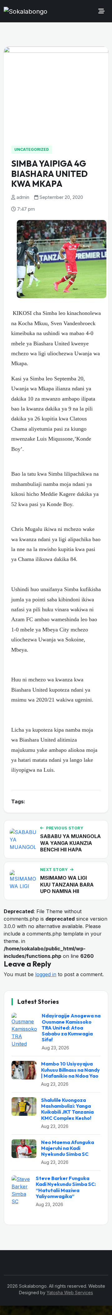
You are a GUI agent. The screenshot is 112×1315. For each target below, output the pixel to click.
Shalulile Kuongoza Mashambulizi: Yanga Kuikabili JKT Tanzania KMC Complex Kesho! (67, 1109)
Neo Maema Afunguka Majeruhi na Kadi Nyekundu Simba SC (67, 1148)
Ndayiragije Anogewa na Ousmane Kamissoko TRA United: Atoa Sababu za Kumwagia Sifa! (71, 1027)
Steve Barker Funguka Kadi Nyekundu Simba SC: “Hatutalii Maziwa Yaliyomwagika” (66, 1187)
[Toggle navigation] (101, 11)
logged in (45, 974)
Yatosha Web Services (70, 1292)
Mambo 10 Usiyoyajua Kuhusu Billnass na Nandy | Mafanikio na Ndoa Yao (70, 1070)
